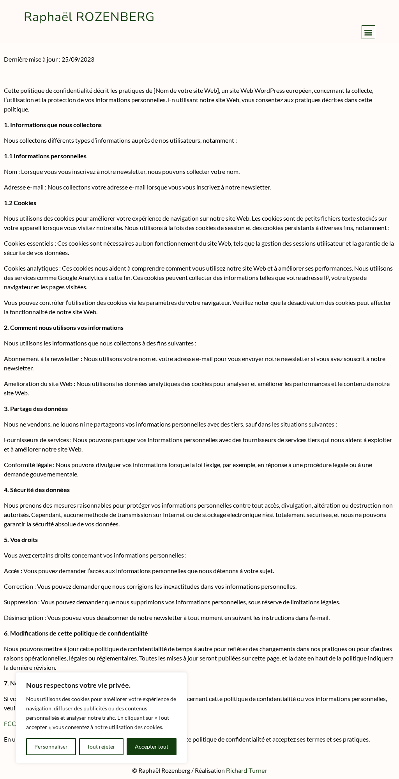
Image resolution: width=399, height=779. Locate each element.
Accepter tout (151, 746)
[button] (368, 32)
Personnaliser (51, 746)
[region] (101, 717)
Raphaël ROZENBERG (89, 17)
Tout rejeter (101, 746)
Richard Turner (246, 771)
